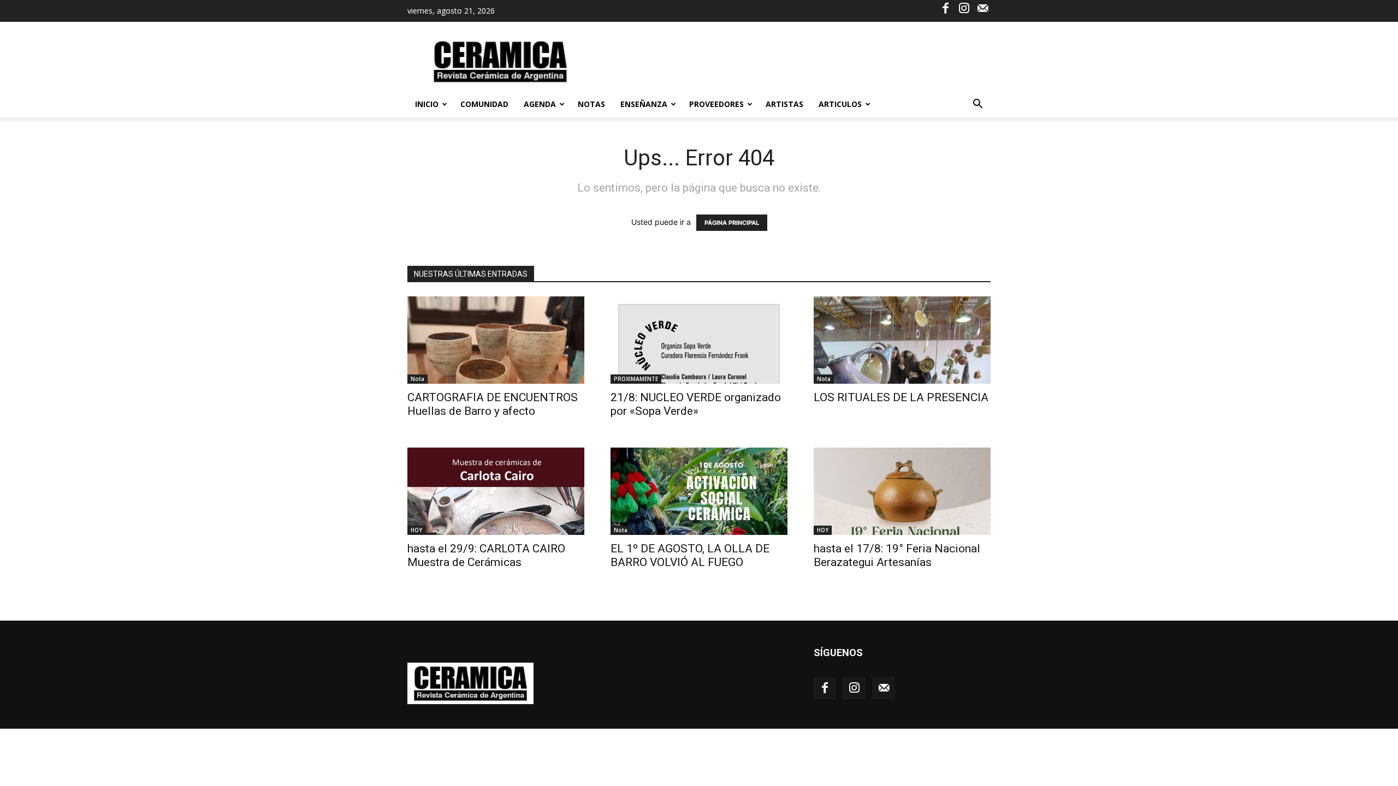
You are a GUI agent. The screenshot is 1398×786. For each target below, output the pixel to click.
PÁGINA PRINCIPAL (731, 223)
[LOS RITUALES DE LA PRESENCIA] (902, 340)
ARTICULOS (840, 104)
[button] (977, 105)
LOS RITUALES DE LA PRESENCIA (901, 397)
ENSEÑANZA (643, 104)
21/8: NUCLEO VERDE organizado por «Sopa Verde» (696, 404)
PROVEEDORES (716, 104)
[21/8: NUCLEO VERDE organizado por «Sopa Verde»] (699, 340)
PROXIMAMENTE (636, 379)
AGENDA (540, 104)
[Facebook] (945, 7)
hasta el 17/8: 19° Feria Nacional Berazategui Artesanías (897, 555)
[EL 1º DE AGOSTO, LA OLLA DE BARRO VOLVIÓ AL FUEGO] (699, 491)
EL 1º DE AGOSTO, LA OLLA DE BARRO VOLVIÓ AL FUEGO (690, 555)
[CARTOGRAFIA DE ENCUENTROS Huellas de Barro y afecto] (495, 340)
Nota (417, 379)
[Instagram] (964, 7)
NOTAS (591, 104)
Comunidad (484, 104)
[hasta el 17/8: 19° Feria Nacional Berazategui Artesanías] (902, 491)
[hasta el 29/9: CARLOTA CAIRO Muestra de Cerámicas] (495, 491)
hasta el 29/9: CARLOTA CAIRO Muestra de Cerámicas (486, 555)
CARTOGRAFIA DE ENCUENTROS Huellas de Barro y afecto (492, 404)
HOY (416, 530)
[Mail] (982, 7)
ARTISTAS (784, 104)
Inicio (427, 104)
